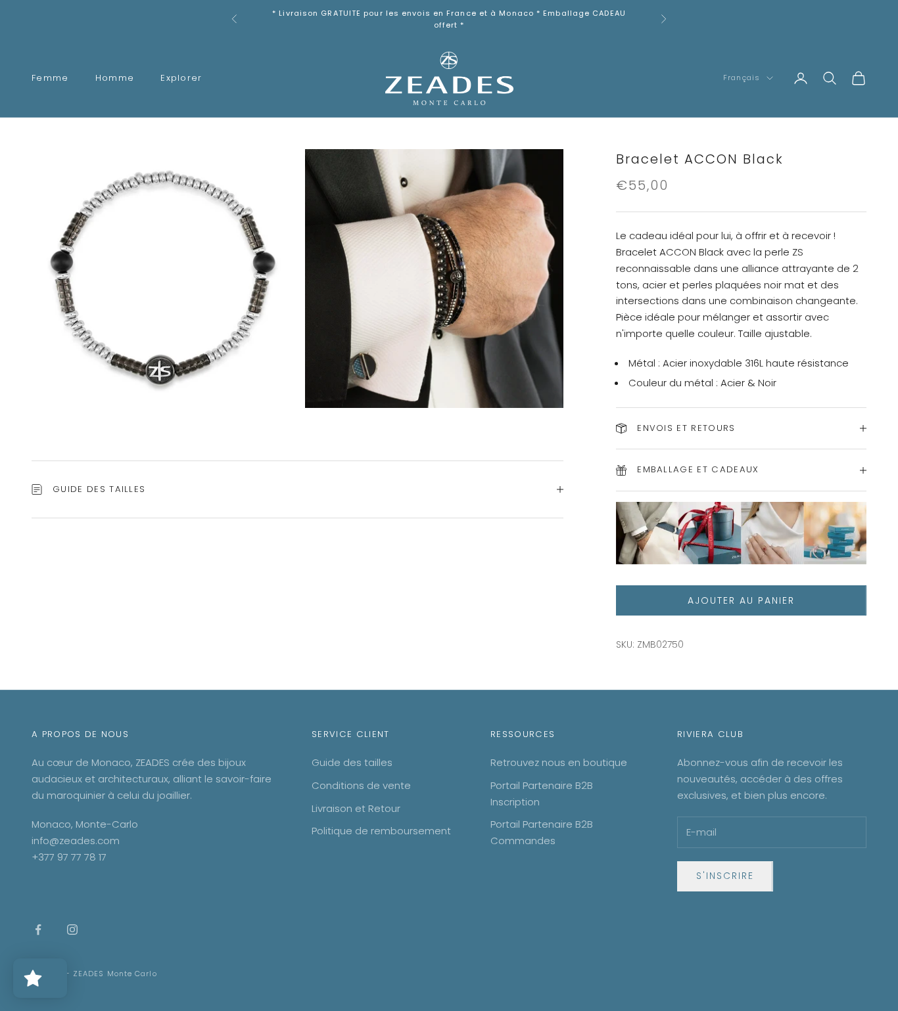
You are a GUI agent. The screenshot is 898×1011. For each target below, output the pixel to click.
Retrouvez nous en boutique (558, 762)
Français (741, 78)
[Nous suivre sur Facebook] (38, 929)
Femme (50, 78)
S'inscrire (725, 875)
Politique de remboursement (381, 831)
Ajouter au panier (741, 600)
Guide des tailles (352, 762)
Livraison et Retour (356, 808)
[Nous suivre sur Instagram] (72, 929)
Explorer (181, 78)
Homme (115, 78)
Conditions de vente (361, 785)
